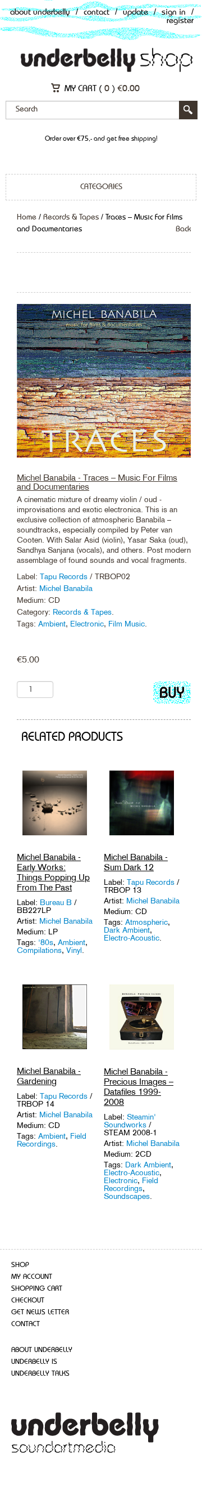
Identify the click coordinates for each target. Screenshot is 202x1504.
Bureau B (56, 902)
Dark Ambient (127, 929)
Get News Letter (40, 1312)
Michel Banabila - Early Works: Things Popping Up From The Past (53, 872)
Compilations (39, 950)
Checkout (27, 1300)
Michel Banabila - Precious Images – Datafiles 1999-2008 (138, 1086)
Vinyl (74, 950)
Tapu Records (64, 576)
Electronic (87, 623)
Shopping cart (36, 1288)
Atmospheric (146, 921)
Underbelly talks (40, 1373)
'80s (45, 942)
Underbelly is (34, 1362)
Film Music (126, 623)
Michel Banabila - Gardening (49, 1076)
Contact (96, 12)
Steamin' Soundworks (130, 1120)
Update (135, 12)
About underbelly (41, 1350)
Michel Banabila (66, 588)
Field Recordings (51, 1139)
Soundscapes (127, 1196)
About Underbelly (40, 12)
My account (31, 1277)
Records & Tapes (71, 217)
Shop (20, 1265)
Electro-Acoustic (131, 937)
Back (183, 229)
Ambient (52, 623)
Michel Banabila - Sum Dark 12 (136, 862)
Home (26, 217)
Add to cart (172, 695)
